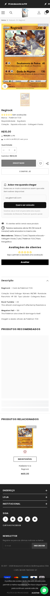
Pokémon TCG (15, 117)
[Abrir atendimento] (44, 590)
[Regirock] (25, 436)
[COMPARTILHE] (46, 163)
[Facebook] (5, 519)
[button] (6, 115)
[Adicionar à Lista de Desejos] (40, 163)
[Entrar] (39, 12)
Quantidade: (7, 145)
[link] (25, 405)
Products (12, 20)
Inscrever (39, 545)
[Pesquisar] (11, 12)
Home (3, 20)
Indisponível (25, 459)
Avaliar (25, 262)
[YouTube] (27, 519)
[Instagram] (12, 519)
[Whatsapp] (35, 519)
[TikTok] (20, 519)
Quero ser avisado (25, 205)
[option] (25, 57)
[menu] (3, 12)
